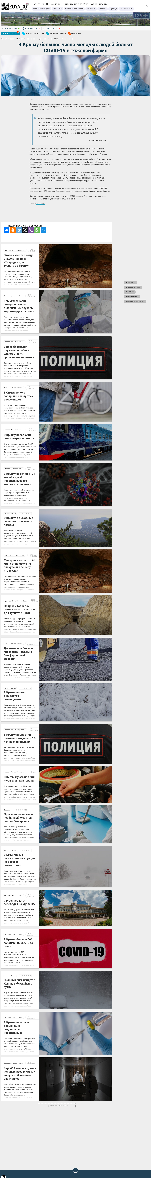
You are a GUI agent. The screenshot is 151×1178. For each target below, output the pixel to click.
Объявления (91, 9)
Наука (6, 555)
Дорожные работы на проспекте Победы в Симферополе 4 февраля (19, 653)
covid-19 (130, 292)
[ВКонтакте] (6, 230)
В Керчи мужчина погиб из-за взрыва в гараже (20, 778)
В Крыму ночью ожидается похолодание (14, 696)
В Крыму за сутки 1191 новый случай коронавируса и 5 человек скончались (19, 479)
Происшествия (22, 342)
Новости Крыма (18, 296)
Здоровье (7, 296)
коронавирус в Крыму (136, 301)
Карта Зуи (113, 9)
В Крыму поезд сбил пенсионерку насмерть (19, 436)
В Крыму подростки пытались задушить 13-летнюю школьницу (20, 738)
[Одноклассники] (13, 230)
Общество (20, 387)
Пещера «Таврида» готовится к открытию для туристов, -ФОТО (19, 609)
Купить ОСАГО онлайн (46, 4)
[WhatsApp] (37, 230)
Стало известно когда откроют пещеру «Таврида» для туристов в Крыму (18, 260)
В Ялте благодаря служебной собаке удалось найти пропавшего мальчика (19, 352)
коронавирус (132, 296)
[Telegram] (19, 230)
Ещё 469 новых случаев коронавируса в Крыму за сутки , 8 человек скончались (20, 1073)
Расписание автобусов (41, 9)
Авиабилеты (99, 4)
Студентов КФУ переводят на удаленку (19, 902)
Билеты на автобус (75, 4)
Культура (7, 250)
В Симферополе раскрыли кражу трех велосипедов (18, 396)
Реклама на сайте (126, 9)
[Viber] (31, 230)
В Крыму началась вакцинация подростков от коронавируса (16, 1028)
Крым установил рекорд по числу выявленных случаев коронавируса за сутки (19, 306)
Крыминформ (40, 204)
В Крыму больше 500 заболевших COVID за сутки (18, 943)
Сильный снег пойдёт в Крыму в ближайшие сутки (19, 983)
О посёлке (102, 9)
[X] (25, 230)
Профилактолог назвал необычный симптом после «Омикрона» (19, 818)
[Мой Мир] (43, 230)
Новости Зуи (16, 250)
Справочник (57, 9)
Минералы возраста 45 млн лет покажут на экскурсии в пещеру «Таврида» (19, 565)
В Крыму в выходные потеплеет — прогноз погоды (18, 521)
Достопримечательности (74, 9)
